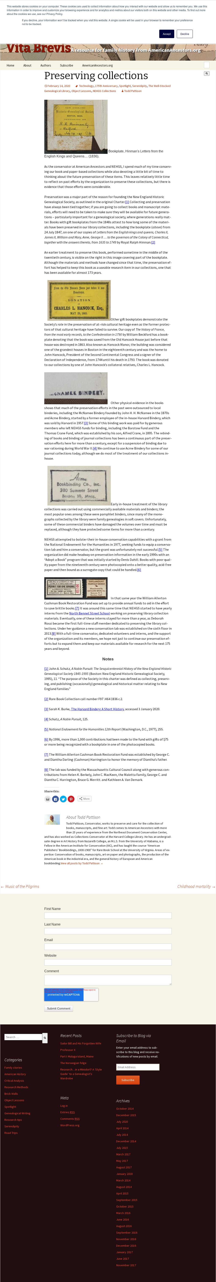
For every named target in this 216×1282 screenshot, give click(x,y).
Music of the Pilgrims (19, 886)
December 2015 (126, 1115)
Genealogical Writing (17, 1113)
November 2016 (126, 1239)
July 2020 (122, 1122)
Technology (86, 86)
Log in (64, 1106)
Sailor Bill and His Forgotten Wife (80, 1043)
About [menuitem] (27, 65)
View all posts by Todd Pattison (82, 863)
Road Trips (11, 1133)
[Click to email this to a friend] (47, 799)
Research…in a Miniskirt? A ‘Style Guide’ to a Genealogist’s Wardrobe (81, 1074)
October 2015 (125, 1206)
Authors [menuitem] (45, 65)
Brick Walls (11, 1094)
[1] (127, 202)
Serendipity (139, 86)
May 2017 (122, 1161)
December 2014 (126, 1141)
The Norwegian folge (73, 1063)
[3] (86, 423)
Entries (67, 1112)
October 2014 (125, 1108)
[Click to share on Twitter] (63, 799)
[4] (95, 448)
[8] (54, 633)
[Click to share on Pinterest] (71, 799)
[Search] (206, 73)
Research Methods (16, 1087)
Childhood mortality (196, 886)
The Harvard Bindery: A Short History (97, 709)
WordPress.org (70, 1125)
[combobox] (206, 65)
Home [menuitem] (10, 65)
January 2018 (124, 1174)
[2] (153, 242)
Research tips (13, 1120)
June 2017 (122, 1259)
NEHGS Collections (104, 91)
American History (15, 1074)
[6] (139, 570)
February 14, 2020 (59, 86)
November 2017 (126, 1265)
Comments (70, 1119)
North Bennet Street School (89, 613)
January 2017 (124, 1252)
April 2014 (122, 1128)
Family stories (13, 1067)
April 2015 (122, 1193)
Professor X (67, 1050)
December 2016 (126, 1245)
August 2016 (124, 1226)
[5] (160, 549)
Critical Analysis (14, 1081)
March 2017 (123, 1154)
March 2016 (123, 1213)
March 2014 (123, 1180)
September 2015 (126, 1200)
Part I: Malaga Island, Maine (77, 1056)
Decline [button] (184, 34)
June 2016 (122, 1219)
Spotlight (125, 86)
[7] (77, 608)
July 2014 (122, 1135)
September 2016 (126, 1232)
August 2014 (124, 1187)
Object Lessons (81, 91)
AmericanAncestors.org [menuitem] (97, 65)
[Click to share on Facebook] (55, 799)
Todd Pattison (133, 91)
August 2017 (124, 1167)
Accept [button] (167, 34)
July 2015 (122, 1148)
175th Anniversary (106, 86)
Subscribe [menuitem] (66, 65)
